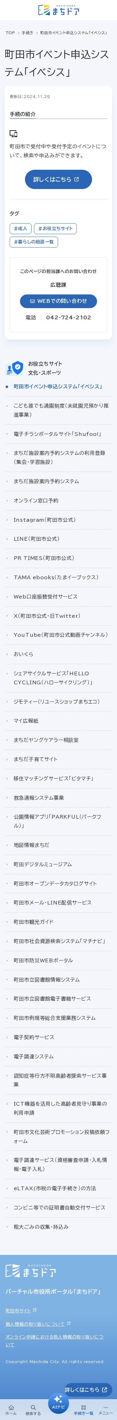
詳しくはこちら (52, 179)
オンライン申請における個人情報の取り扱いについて (55, 1341)
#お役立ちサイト (55, 228)
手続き (28, 33)
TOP (10, 33)
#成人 (20, 228)
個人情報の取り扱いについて (35, 1324)
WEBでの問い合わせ (62, 300)
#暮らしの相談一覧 (34, 242)
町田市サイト (18, 1311)
